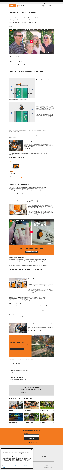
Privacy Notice (17, 465)
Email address (26, 433)
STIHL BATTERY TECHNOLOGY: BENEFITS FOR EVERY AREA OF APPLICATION (30, 392)
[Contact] (44, 3)
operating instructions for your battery (28, 265)
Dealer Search (44, 456)
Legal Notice (4, 467)
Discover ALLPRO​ (27, 148)
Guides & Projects (43, 6)
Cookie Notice (25, 465)
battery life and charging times (33, 190)
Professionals (37, 5)
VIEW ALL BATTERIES (12, 181)
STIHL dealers (44, 265)
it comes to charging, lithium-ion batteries (35, 130)
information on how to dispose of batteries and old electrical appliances (20, 300)
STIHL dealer (13, 189)
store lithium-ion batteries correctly (26, 200)
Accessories (30, 5)
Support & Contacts (50, 6)
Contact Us (43, 453)
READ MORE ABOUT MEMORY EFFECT (34, 330)
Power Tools (23, 5)
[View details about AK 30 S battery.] (16, 169)
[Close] (32, 449)
